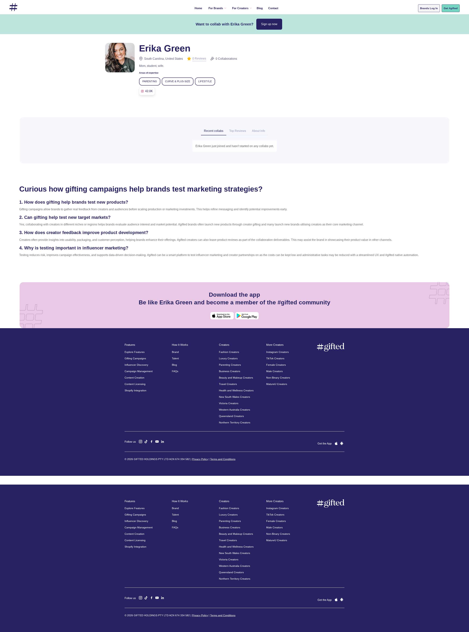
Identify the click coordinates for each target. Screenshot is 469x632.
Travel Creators (228, 384)
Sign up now (269, 24)
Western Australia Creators (234, 409)
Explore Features (135, 352)
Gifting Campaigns (135, 358)
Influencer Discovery (136, 364)
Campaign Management (139, 371)
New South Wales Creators (234, 396)
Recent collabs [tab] (213, 130)
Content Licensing (135, 384)
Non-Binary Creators (278, 377)
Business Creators (229, 371)
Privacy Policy (200, 459)
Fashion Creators (229, 352)
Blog (260, 8)
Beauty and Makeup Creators (236, 377)
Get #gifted (451, 8)
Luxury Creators (228, 358)
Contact (273, 8)
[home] (13, 7)
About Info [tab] (258, 130)
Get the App (324, 443)
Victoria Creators (228, 403)
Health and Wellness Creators (236, 390)
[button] (217, 8)
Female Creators (276, 364)
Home (198, 8)
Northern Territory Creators (234, 422)
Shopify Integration (135, 390)
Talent (175, 358)
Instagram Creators (277, 352)
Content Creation (134, 377)
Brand (175, 352)
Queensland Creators (231, 416)
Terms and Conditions (222, 459)
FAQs (175, 371)
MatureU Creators (276, 384)
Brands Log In (429, 8)
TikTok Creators (275, 358)
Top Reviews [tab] (237, 130)
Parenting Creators (230, 364)
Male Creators (274, 371)
